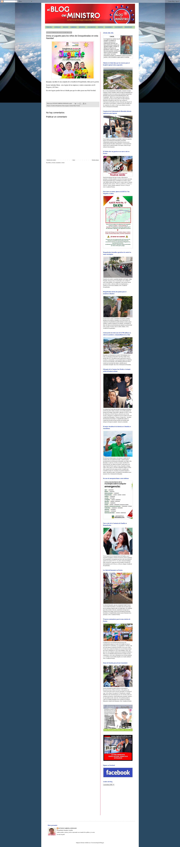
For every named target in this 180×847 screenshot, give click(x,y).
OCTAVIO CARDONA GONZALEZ (68, 828)
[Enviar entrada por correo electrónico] (75, 103)
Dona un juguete (65, 105)
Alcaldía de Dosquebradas (56, 105)
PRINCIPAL (49, 27)
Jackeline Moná (72, 105)
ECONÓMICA (108, 27)
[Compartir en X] (82, 103)
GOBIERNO (73, 27)
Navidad (78, 105)
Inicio (74, 160)
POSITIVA (100, 27)
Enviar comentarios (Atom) (58, 162)
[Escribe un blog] (80, 103)
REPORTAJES (128, 27)
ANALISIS (65, 27)
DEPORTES (82, 27)
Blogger (102, 842)
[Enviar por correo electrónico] (78, 103)
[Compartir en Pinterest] (85, 103)
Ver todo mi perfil (61, 834)
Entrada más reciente (51, 160)
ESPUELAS (58, 27)
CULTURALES (118, 27)
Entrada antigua (95, 160)
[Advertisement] (115, 800)
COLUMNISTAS (92, 27)
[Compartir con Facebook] (84, 103)
